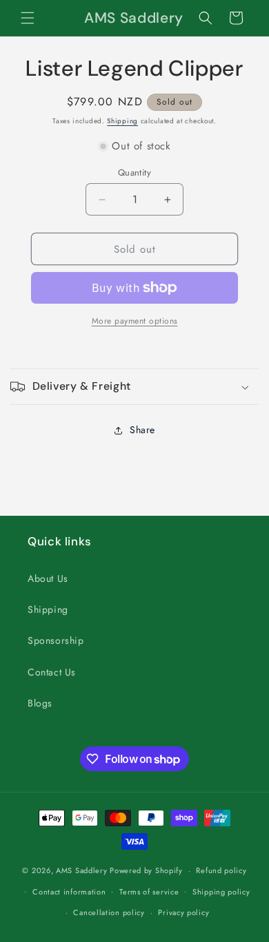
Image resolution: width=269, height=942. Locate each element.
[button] (27, 18)
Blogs (40, 703)
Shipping (122, 121)
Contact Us (52, 672)
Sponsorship (56, 640)
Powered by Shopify (146, 870)
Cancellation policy (108, 912)
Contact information (69, 891)
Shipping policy (221, 891)
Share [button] (142, 430)
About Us (48, 578)
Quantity (134, 172)
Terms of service (149, 891)
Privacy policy (183, 912)
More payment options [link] (135, 321)
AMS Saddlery (81, 870)
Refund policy (221, 870)
